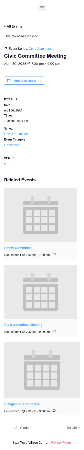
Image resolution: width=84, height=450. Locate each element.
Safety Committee (18, 247)
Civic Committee (16, 133)
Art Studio (22, 427)
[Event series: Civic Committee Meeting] (54, 331)
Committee (12, 145)
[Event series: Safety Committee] (54, 254)
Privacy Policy (61, 443)
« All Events (13, 26)
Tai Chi (72, 427)
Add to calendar (25, 81)
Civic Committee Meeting (23, 324)
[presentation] (40, 215)
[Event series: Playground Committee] (54, 410)
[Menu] (42, 8)
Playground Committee (22, 404)
